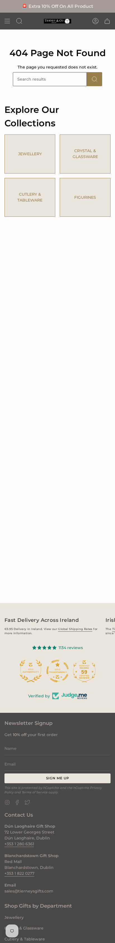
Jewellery (14, 917)
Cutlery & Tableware (24, 939)
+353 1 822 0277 (19, 873)
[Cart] (107, 21)
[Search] (94, 79)
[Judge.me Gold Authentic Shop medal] (31, 671)
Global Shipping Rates (75, 629)
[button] (19, 21)
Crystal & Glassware (24, 928)
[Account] (95, 21)
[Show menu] (7, 21)
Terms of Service (35, 792)
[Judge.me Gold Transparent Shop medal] (57, 671)
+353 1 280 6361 (19, 843)
